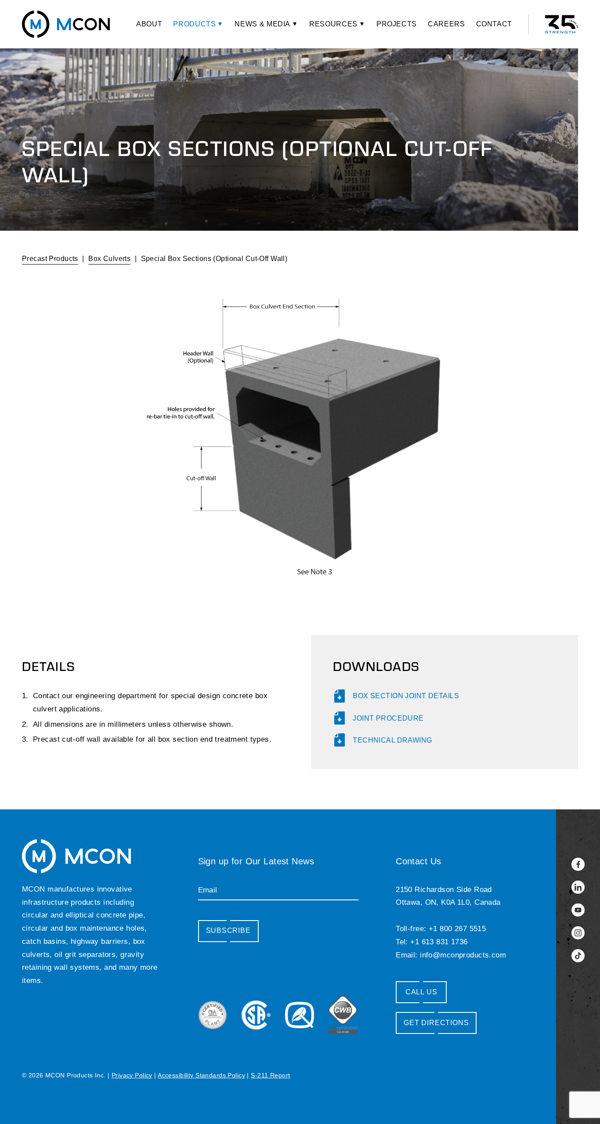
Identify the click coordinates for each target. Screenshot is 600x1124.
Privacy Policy (132, 1075)
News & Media (262, 24)
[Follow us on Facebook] (578, 864)
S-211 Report (270, 1075)
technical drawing (392, 740)
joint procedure (388, 718)
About (149, 24)
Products (194, 24)
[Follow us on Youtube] (578, 910)
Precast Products (50, 258)
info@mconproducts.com (463, 955)
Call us (421, 992)
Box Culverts (109, 258)
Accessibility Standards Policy (201, 1075)
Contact (494, 24)
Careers (446, 24)
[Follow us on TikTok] (578, 955)
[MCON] (66, 24)
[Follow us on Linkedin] (578, 887)
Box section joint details (406, 696)
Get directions (436, 1022)
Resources (333, 24)
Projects (396, 24)
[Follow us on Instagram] (578, 932)
